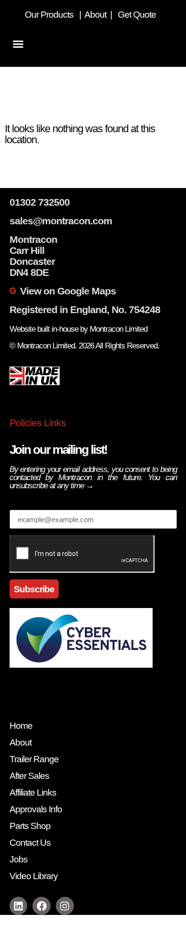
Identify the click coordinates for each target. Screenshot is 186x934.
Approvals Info (36, 809)
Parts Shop (30, 826)
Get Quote (138, 15)
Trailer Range (34, 759)
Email (21, 504)
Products (57, 15)
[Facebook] (41, 906)
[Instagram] (65, 906)
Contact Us (30, 843)
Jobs (19, 859)
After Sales (29, 776)
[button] (18, 43)
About (96, 15)
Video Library (34, 876)
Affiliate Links (33, 792)
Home (21, 726)
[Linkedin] (19, 906)
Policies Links (38, 422)
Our (32, 15)
